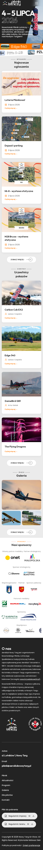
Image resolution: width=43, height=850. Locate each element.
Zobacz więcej (17, 259)
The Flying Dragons (15, 446)
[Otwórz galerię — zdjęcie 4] (31, 518)
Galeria (5, 790)
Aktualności (7, 780)
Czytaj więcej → (11, 108)
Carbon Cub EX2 (14, 309)
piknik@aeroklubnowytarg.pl (16, 765)
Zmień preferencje (31, 845)
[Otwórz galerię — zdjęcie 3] (11, 518)
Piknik (4, 775)
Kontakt (6, 800)
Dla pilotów (7, 795)
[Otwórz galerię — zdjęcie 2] (21, 495)
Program (6, 785)
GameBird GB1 (13, 400)
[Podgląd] (29, 816)
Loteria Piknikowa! (15, 99)
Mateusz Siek (35, 840)
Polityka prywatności (11, 845)
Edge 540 (10, 355)
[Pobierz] (33, 816)
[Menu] (36, 3)
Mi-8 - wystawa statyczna (19, 191)
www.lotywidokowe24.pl (29, 679)
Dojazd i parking (14, 145)
